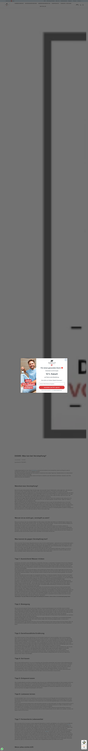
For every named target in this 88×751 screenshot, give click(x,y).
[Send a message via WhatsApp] (2, 749)
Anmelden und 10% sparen (52, 387)
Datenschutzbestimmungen (58, 390)
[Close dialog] (66, 360)
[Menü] (86, 741)
